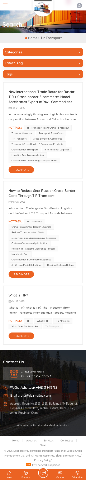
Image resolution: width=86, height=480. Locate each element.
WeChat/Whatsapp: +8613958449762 (33, 388)
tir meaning (63, 321)
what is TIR (43, 321)
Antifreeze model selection (26, 265)
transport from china (51, 133)
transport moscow (21, 133)
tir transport (19, 138)
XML (77, 455)
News (43, 445)
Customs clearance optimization (29, 243)
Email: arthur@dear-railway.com (30, 396)
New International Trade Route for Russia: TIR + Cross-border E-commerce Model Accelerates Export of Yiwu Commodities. (42, 97)
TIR (28, 321)
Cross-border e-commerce (47, 138)
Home (33, 38)
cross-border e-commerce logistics (31, 259)
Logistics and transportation (27, 155)
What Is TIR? (18, 295)
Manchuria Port (20, 254)
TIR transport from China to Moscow (48, 127)
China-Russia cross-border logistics (31, 226)
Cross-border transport (24, 149)
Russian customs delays (60, 265)
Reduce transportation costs (27, 232)
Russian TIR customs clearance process (33, 248)
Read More (21, 169)
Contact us (67, 440)
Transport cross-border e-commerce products (37, 144)
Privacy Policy (42, 460)
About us (31, 440)
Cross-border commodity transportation (34, 160)
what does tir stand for (25, 326)
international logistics (56, 149)
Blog (58, 455)
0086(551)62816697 (36, 376)
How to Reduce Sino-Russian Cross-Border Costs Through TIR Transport (42, 193)
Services (49, 440)
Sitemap (68, 455)
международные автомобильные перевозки (33, 237)
